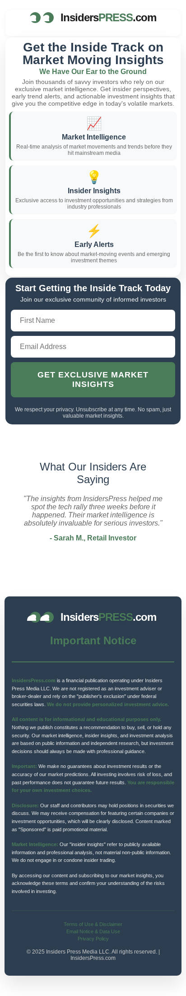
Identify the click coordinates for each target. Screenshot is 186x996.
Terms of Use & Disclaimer (93, 924)
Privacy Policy (93, 938)
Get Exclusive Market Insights (93, 379)
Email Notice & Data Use (93, 931)
